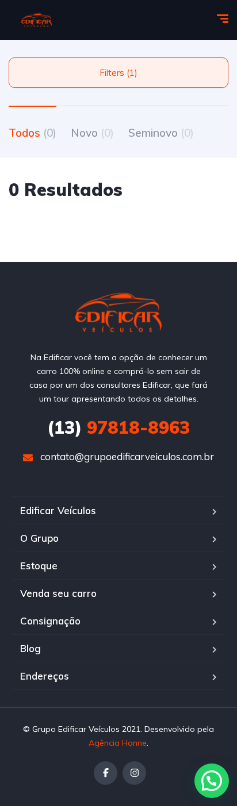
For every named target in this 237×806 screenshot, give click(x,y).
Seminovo (161, 133)
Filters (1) (118, 72)
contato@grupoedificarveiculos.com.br (127, 456)
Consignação (50, 621)
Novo (92, 133)
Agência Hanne (118, 743)
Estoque (39, 566)
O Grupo (39, 538)
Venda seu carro (58, 593)
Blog (30, 648)
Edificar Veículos (58, 510)
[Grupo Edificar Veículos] (36, 20)
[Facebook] (105, 773)
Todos (32, 133)
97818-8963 (118, 427)
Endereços (44, 676)
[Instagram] (134, 773)
